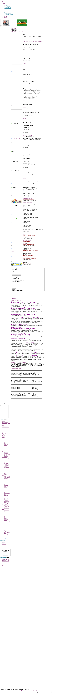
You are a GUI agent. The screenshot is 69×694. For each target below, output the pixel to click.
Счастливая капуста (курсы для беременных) (6, 459)
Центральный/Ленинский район (10, 11)
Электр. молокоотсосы (7, 477)
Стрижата (3, 436)
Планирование (6, 452)
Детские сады (6, 503)
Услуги (3, 3)
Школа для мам (4, 440)
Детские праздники (7, 8)
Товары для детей (6, 506)
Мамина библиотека (7, 498)
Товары (3, 2)
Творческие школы (6, 500)
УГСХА (5, 527)
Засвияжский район (7, 12)
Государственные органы (5, 441)
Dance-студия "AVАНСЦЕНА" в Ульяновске (18, 362)
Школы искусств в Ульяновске (16, 300)
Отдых (3, 509)
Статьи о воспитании (7, 502)
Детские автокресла (6, 508)
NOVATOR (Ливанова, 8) (5, 426)
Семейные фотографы (8, 7)
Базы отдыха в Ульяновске (4, 566)
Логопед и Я (3, 432)
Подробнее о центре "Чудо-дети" (27, 135)
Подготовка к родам (7, 454)
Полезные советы (6, 490)
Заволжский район (7, 13)
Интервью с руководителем (26, 179)
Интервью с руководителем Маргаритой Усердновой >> (32, 41)
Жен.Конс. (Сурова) (6, 464)
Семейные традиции (4, 529)
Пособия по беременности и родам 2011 (6, 564)
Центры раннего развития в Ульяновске (17, 31)
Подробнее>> (25, 39)
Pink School (3, 435)
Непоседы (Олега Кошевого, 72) (6, 433)
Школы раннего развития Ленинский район (7, 493)
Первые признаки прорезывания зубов (5, 560)
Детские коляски (6, 505)
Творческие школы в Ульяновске (16, 368)
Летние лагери (6, 515)
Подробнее (24, 100)
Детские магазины (4, 504)
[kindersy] (16, 253)
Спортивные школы (6, 501)
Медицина (6, 5)
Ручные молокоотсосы (7, 476)
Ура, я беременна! (4, 451)
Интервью (4, 1)
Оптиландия (3, 437)
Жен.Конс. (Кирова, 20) (7, 465)
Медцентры (5, 474)
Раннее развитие (7, 6)
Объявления (4, 17)
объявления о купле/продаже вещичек (5, 562)
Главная (3, 0)
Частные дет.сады (5, 16)
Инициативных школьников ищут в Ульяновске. (19, 293)
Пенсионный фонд (6, 448)
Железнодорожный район (8, 14)
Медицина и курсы (4, 457)
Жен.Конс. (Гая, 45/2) (7, 468)
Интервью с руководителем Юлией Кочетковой (29, 148)
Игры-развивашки (6, 499)
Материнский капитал (5, 449)
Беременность (6, 453)
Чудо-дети (3, 431)
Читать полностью (14, 298)
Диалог (3, 434)
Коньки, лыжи (6, 516)
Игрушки (5, 507)
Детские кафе (6, 511)
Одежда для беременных (5, 450)
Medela (3, 475)
